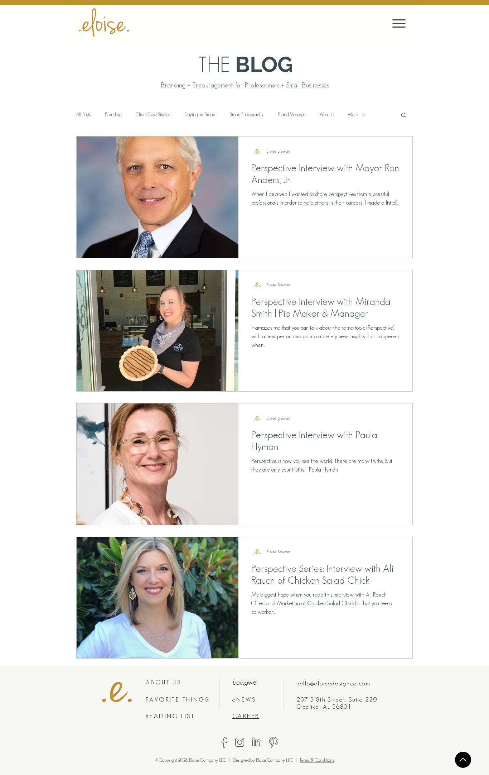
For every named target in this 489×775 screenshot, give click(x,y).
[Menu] (399, 23)
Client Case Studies (153, 114)
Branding (113, 114)
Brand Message (291, 114)
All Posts (83, 114)
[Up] (463, 760)
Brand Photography (246, 114)
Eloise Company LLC (275, 760)
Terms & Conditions (317, 760)
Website (327, 114)
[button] (403, 115)
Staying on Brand (199, 114)
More (353, 114)
